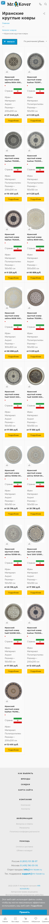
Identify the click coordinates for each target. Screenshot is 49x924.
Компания (25, 799)
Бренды (25, 779)
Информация (25, 818)
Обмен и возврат (24, 850)
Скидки (25, 784)
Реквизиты (24, 828)
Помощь (24, 841)
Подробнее (13, 120)
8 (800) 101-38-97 (28, 861)
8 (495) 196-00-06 (29, 865)
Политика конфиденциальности (24, 831)
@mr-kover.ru (33, 869)
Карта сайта (25, 790)
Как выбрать (25, 773)
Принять (24, 912)
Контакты (25, 809)
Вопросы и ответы (24, 824)
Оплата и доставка (24, 846)
